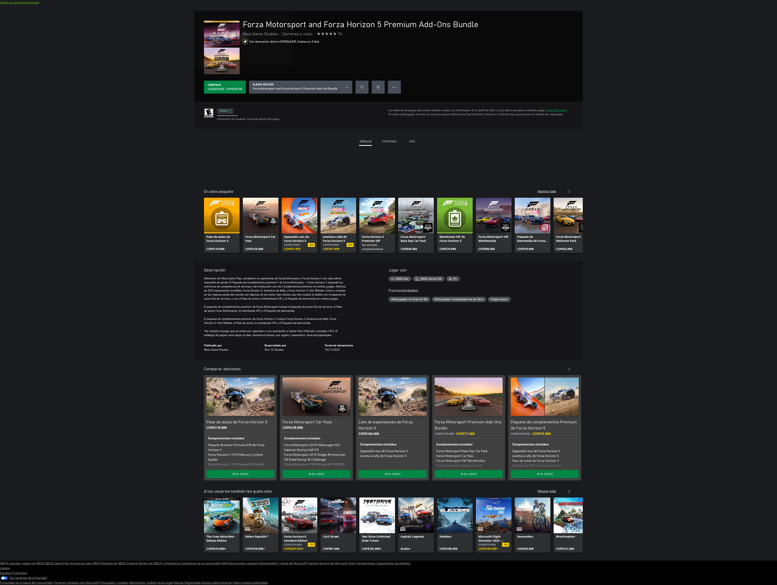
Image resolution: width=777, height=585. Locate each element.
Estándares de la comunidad (200, 563)
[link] (222, 225)
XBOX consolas (10, 563)
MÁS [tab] (412, 141)
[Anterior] (561, 191)
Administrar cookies (143, 582)
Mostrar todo (547, 191)
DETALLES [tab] (366, 141)
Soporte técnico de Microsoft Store (331, 563)
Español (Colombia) (13, 573)
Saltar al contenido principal (19, 2)
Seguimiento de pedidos (393, 563)
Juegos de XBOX (33, 563)
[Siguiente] (569, 191)
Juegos (5, 568)
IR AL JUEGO (240, 474)
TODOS (223, 111)
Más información (557, 110)
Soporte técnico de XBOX (144, 563)
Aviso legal (165, 582)
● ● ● (394, 87)
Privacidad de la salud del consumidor (26, 582)
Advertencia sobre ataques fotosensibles (249, 563)
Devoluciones (366, 563)
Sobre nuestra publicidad (249, 582)
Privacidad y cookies (114, 582)
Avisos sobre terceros (217, 582)
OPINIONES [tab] (389, 141)
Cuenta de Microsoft (292, 563)
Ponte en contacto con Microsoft (76, 582)
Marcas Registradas (187, 582)
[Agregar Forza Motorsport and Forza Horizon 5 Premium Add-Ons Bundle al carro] (378, 87)
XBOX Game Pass (57, 563)
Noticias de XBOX (114, 563)
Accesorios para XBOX (86, 563)
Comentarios (171, 563)
